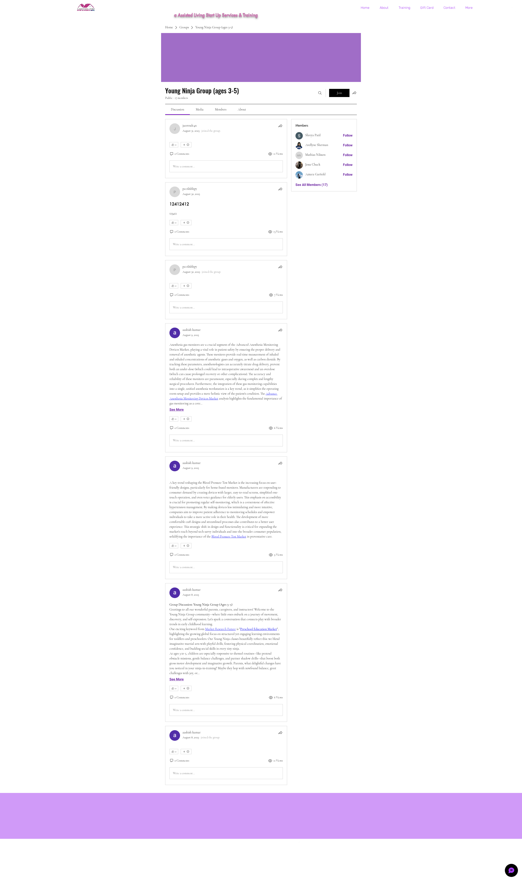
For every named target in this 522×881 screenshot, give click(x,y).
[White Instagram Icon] (513, 9)
